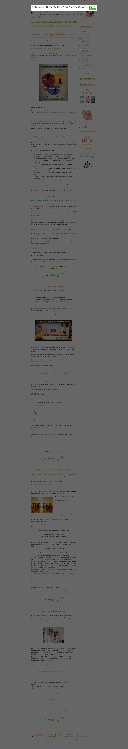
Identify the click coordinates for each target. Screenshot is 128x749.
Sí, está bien (93, 8)
